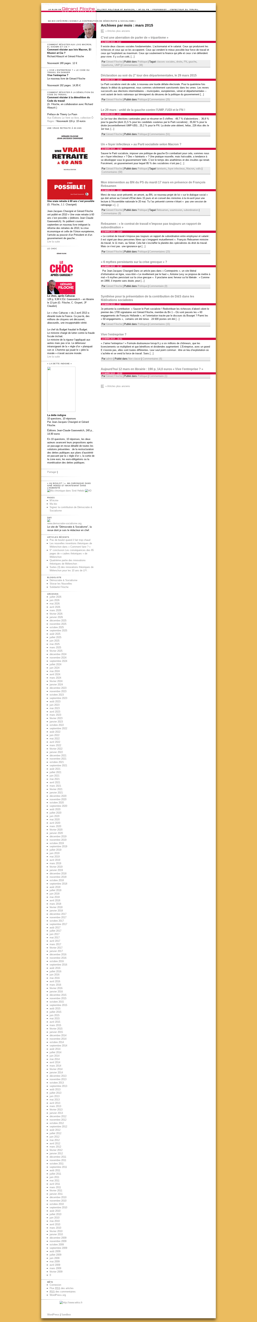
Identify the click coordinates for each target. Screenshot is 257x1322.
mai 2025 (55, 644)
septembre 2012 (58, 1126)
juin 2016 (54, 974)
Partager (51, 472)
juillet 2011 (55, 1173)
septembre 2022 (58, 728)
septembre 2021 (58, 765)
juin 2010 (54, 1217)
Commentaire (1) (158, 376)
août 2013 (55, 1089)
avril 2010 (55, 1224)
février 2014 (56, 1069)
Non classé (134, 358)
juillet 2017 (55, 930)
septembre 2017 (58, 924)
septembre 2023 (58, 698)
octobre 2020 (57, 802)
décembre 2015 (58, 995)
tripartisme (107, 65)
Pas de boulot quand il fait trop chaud (70, 540)
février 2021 (56, 789)
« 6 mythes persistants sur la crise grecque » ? (134, 262)
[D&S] (48, 521)
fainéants (162, 168)
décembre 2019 (58, 836)
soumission (176, 210)
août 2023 (55, 701)
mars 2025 (55, 647)
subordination (191, 210)
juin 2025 (54, 640)
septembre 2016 (58, 964)
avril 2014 (55, 1062)
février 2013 (56, 1109)
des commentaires (63, 1291)
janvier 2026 (56, 617)
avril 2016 (55, 981)
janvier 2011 (56, 1193)
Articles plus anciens (117, 31)
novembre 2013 (58, 1079)
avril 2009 (55, 1264)
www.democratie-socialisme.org (64, 523)
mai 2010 (55, 1221)
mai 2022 (55, 738)
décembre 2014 (58, 1035)
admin (109, 358)
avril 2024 (55, 674)
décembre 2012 (58, 1116)
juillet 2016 (55, 971)
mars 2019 (55, 863)
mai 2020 (55, 819)
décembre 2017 (58, 914)
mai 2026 (55, 603)
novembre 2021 (58, 758)
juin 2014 (54, 1055)
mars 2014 (55, 1065)
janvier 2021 (56, 792)
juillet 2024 (55, 664)
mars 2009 (55, 1268)
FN (185, 61)
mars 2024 (55, 677)
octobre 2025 (57, 627)
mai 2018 (55, 897)
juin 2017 (54, 934)
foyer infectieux (176, 168)
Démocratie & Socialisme (63, 580)
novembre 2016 (58, 957)
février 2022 (56, 748)
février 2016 (56, 988)
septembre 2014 (58, 1045)
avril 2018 (55, 900)
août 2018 (55, 887)
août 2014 (55, 1049)
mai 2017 (55, 937)
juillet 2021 (55, 772)
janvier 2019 (56, 870)
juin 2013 (54, 1096)
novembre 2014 (58, 1038)
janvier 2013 (56, 1113)
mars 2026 (55, 610)
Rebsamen (162, 210)
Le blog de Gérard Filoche (55, 4)
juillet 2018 (55, 890)
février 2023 (56, 718)
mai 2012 (55, 1140)
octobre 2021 (57, 762)
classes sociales (166, 61)
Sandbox (66, 1314)
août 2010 (55, 1210)
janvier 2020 (56, 833)
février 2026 (56, 613)
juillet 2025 (55, 637)
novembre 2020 (58, 799)
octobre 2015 (57, 1001)
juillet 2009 (55, 1254)
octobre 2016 (57, 961)
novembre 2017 (58, 917)
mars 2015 (55, 1025)
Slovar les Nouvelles (61, 583)
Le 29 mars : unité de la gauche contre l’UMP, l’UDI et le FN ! (143, 109)
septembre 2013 (58, 1086)
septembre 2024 (58, 661)
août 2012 (55, 1129)
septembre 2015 (58, 1005)
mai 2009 (55, 1261)
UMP (117, 65)
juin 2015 (54, 1015)
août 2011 (55, 1170)
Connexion (55, 1284)
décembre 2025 (58, 620)
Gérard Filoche (114, 61)
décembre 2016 (58, 954)
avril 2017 (55, 940)
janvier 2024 (56, 684)
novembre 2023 (58, 691)
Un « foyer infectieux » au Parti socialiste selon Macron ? (141, 144)
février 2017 (56, 947)
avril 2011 (55, 1184)
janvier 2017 (56, 951)
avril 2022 (55, 742)
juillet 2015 (55, 1011)
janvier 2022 (56, 752)
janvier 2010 (56, 1234)
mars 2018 (55, 903)
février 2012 (56, 1150)
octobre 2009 (57, 1244)
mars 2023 (55, 714)
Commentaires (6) (152, 358)
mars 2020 (55, 826)
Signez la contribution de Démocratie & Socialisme (102, 21)
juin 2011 (54, 1177)
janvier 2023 (56, 721)
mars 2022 (55, 745)
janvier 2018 (56, 910)
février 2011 (56, 1190)
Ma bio (52, 21)
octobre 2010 (57, 1204)
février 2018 (56, 907)
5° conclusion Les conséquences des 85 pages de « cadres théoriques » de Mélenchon (72, 553)
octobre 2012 (57, 1123)
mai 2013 (55, 1099)
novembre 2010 (58, 1200)
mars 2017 (55, 944)
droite (179, 61)
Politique (142, 61)
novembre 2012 (58, 1119)
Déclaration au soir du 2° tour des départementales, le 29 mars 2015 (149, 75)
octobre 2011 (57, 1163)
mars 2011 (55, 1187)
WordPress (53, 1314)
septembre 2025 (58, 630)
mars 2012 (55, 1146)
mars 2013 (55, 1106)
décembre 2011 (58, 1156)
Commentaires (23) (159, 251)
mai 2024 (55, 671)
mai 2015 (55, 1018)
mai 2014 (55, 1059)
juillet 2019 (55, 849)
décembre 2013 (58, 1075)
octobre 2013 (57, 1082)
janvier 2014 (56, 1072)
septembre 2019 (58, 846)
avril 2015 (55, 1021)
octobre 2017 (57, 920)
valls (198, 168)
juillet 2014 (55, 1052)
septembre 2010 (58, 1207)
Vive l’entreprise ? (113, 334)
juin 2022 (54, 735)
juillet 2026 (55, 596)
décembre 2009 (58, 1237)
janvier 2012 (56, 1153)
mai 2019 (55, 856)
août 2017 (55, 927)
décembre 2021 (58, 755)
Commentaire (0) (158, 286)
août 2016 (55, 968)
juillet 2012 (55, 1133)
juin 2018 (54, 893)
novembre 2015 (58, 998)
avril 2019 (55, 860)
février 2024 (56, 681)
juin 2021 (54, 775)
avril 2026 (55, 607)
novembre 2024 (58, 657)
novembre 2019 (58, 839)
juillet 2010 (55, 1214)
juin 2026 (54, 600)
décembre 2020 (58, 796)
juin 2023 (54, 704)
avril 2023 (55, 711)
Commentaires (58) (112, 172)
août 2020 (55, 809)
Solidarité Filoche (59, 587)
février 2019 (56, 866)
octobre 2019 (57, 843)
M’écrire (62, 21)
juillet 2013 (55, 1092)
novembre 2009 (58, 1241)
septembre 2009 (58, 1248)
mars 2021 (55, 785)
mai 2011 (54, 1180)
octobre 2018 (57, 880)
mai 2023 (55, 708)
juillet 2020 (55, 812)
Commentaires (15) (159, 324)
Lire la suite (53, 241)
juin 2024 (54, 667)
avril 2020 (55, 822)
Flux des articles (62, 1288)
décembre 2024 (58, 654)
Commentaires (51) (159, 134)
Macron (190, 168)
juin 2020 (54, 816)
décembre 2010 (58, 1197)
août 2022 (55, 731)
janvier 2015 (56, 1032)
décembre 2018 (58, 873)
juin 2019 (54, 853)
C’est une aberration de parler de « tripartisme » (134, 37)
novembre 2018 (58, 876)
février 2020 (56, 829)
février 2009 (56, 1271)
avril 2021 (55, 782)
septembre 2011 (58, 1167)
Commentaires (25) (159, 99)
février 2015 (56, 1028)
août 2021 (55, 768)
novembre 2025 (58, 624)
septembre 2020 (58, 806)
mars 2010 (55, 1227)
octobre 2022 (57, 725)
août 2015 (55, 1008)
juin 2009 (54, 1258)
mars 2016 (55, 984)
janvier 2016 (56, 991)
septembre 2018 (58, 883)
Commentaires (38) (132, 65)
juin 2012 (54, 1136)
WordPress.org (58, 1295)
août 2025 (55, 633)
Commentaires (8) (111, 213)
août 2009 (55, 1251)
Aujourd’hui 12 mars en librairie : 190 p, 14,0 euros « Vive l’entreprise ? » (152, 369)
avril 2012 (55, 1143)
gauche (192, 61)
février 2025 (56, 650)
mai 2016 (55, 978)
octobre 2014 (57, 1042)
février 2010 (56, 1231)
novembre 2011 (58, 1160)
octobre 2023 (57, 694)
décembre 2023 (58, 688)
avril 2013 (55, 1103)
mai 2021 (55, 779)
